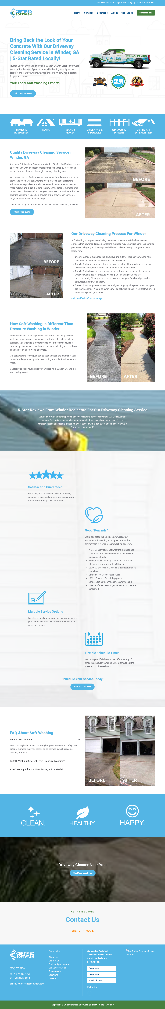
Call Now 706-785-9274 (107, 3)
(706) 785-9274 (17, 968)
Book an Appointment (59, 964)
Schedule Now (145, 13)
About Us (53, 957)
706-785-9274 (82, 931)
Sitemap (109, 1004)
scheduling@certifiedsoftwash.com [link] (27, 983)
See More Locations (82, 873)
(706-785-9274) (125, 3)
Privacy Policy (97, 1004)
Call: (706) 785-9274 (23, 93)
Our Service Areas (57, 967)
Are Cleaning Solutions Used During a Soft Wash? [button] (36, 769)
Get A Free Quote (22, 212)
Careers (52, 978)
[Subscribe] (113, 980)
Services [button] (88, 13)
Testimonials (55, 971)
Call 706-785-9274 (82, 687)
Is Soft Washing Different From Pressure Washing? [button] (37, 761)
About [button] (114, 13)
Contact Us (127, 13)
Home (77, 13)
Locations (102, 13)
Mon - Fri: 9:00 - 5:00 (146, 3)
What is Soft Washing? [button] (22, 739)
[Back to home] (21, 13)
